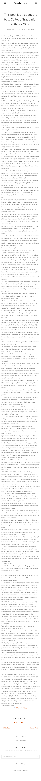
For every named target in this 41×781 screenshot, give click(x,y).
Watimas (25, 770)
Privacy (23, 764)
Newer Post (34, 728)
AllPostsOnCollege (29, 29)
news (20, 11)
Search (18, 764)
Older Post (6, 728)
